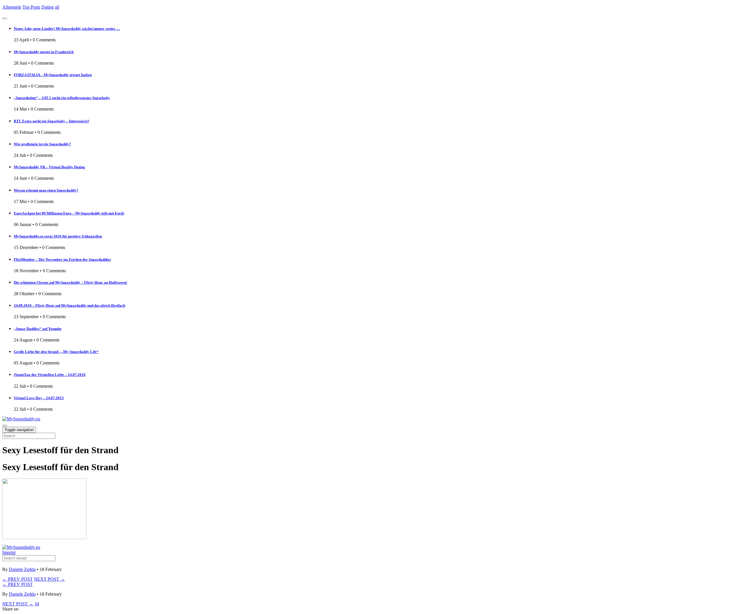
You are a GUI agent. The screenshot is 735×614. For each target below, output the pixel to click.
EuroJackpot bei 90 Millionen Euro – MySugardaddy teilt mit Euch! (69, 213)
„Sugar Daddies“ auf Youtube (37, 329)
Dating (47, 7)
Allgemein (11, 7)
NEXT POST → (49, 579)
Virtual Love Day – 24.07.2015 (39, 398)
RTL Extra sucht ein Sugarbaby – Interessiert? (51, 121)
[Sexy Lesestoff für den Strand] (44, 537)
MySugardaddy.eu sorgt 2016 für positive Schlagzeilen (58, 236)
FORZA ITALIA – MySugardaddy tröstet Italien (53, 75)
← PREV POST (17, 579)
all (57, 7)
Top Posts (31, 7)
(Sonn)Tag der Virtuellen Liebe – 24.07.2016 (50, 374)
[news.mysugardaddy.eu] (21, 547)
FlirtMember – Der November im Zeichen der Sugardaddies (62, 259)
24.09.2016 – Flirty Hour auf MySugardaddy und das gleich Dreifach (69, 305)
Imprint (9, 552)
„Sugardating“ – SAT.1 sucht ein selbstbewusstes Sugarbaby (62, 98)
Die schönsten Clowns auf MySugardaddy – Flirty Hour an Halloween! (70, 282)
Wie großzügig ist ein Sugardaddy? (42, 144)
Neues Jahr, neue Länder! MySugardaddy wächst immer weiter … (67, 28)
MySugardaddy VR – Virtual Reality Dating (49, 167)
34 (36, 603)
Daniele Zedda (22, 569)
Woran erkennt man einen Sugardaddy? (46, 190)
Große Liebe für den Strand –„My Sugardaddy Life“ (56, 352)
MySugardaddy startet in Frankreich (44, 52)
